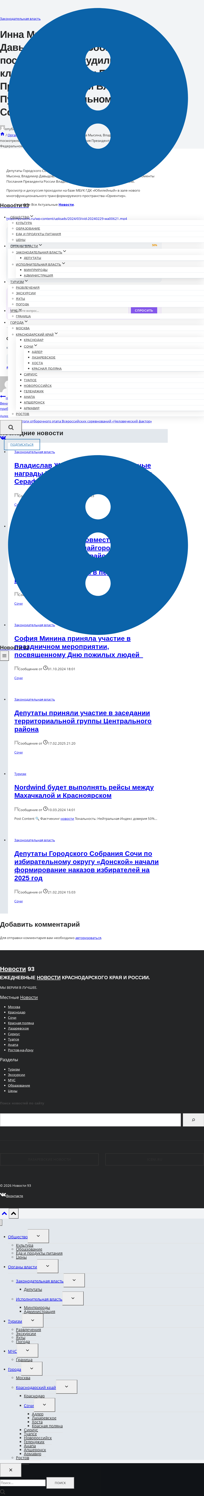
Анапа (29, 397)
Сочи (18, 678)
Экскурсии (26, 293)
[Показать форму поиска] (11, 427)
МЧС (12, 1080)
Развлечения (28, 287)
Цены (21, 240)
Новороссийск (38, 385)
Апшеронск (34, 402)
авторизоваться (88, 937)
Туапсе (30, 380)
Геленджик (34, 391)
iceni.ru (154, 1159)
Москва (23, 328)
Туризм (20, 773)
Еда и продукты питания (38, 234)
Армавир (32, 408)
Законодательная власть (34, 699)
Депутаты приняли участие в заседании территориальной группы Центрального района (83, 721)
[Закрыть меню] (1, 1222)
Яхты (20, 298)
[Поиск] (193, 1119)
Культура (24, 223)
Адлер (37, 352)
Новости (13, 968)
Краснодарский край (36, 1387)
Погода (22, 304)
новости (67, 818)
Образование (28, 228)
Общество (18, 1237)
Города (14, 1369)
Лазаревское (44, 357)
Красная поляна (47, 368)
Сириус (30, 374)
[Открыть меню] (4, 656)
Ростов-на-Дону (20, 1050)
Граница (23, 316)
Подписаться (22, 445)
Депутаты (32, 258)
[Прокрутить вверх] (4, 1214)
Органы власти (22, 1267)
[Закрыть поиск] (11, 1470)
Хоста (37, 363)
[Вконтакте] (3, 439)
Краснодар (33, 340)
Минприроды (36, 270)
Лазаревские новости (49, 1159)
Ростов (22, 414)
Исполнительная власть (39, 1299)
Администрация (38, 275)
